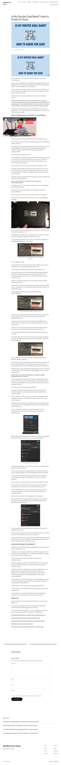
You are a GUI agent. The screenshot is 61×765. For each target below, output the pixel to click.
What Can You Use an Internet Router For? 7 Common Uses (27, 627)
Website (12, 690)
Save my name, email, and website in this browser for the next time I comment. (27, 695)
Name (12, 679)
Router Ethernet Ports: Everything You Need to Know (25, 618)
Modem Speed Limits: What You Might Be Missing (16, 644)
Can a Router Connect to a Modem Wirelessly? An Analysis (43, 644)
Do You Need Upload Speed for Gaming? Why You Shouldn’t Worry (21, 721)
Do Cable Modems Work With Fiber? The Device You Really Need (20, 733)
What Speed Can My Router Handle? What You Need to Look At (28, 615)
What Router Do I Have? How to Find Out (22, 624)
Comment (13, 663)
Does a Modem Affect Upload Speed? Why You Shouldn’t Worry (20, 725)
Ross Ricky (17, 49)
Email (12, 684)
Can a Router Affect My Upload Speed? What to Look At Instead (20, 729)
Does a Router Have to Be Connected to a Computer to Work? (28, 621)
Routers (21, 49)
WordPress (56, 761)
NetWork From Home (12, 746)
